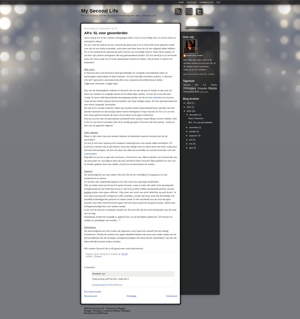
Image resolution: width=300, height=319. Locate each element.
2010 (189, 111)
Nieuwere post (90, 296)
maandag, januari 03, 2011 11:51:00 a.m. (107, 285)
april (191, 148)
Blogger (122, 308)
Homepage (131, 296)
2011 (189, 107)
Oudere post (171, 296)
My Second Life (99, 11)
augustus (193, 135)
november (193, 127)
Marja (212, 88)
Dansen (186, 85)
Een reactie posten (92, 291)
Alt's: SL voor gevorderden (106, 33)
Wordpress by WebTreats (96, 313)
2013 (189, 103)
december (193, 115)
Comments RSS (206, 2)
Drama (98, 256)
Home (181, 2)
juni (190, 140)
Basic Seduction (195, 118)
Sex (197, 91)
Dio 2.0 (200, 85)
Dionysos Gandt (195, 55)
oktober (192, 131)
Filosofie (202, 88)
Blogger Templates (93, 311)
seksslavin (158, 97)
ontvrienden (90, 153)
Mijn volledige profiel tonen (198, 74)
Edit (218, 2)
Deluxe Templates (121, 311)
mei (190, 144)
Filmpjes (189, 88)
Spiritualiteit (204, 92)
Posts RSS (191, 2)
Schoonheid (188, 92)
